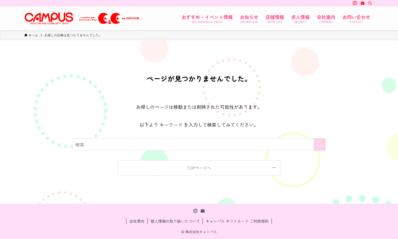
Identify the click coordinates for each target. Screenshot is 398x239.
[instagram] (355, 3)
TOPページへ (199, 168)
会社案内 (137, 221)
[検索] (370, 3)
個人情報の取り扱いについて (175, 221)
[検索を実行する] (319, 144)
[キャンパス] (82, 18)
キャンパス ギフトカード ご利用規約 (237, 221)
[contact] (362, 3)
